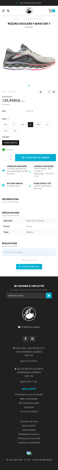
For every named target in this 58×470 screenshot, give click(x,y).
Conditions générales (29, 443)
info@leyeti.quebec (30, 327)
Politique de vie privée (29, 438)
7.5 (22, 124)
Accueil (17, 19)
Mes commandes (29, 399)
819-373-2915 (30, 361)
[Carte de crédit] (29, 453)
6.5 (5, 124)
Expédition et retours (29, 434)
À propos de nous (29, 421)
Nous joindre (29, 426)
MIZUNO (29, 27)
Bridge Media (46, 460)
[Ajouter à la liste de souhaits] (49, 92)
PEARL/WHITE (10, 143)
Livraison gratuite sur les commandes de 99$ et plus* (17, 171)
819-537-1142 (30, 382)
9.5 (5, 131)
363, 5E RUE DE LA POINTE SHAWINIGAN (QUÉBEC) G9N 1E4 (30, 372)
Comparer (29, 407)
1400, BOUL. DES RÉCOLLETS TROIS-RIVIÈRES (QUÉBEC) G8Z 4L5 (30, 351)
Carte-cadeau (29, 430)
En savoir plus (13, 186)
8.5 (38, 124)
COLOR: (6, 137)
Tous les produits (29, 411)
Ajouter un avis (30, 267)
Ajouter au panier (37, 157)
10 (14, 131)
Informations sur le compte (29, 394)
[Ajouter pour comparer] (54, 92)
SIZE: (5, 119)
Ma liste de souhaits (29, 403)
